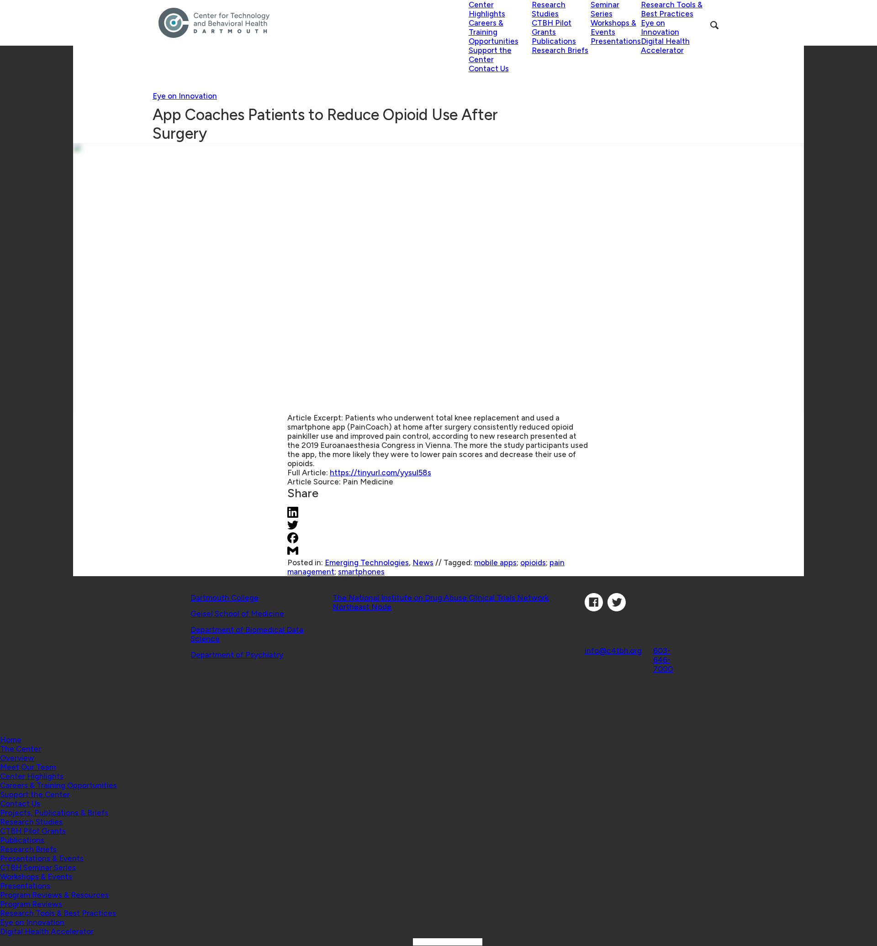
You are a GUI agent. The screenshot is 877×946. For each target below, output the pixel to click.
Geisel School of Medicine (237, 613)
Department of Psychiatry (236, 654)
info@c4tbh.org (613, 650)
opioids (533, 562)
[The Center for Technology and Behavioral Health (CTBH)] (313, 23)
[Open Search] (714, 25)
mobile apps (495, 562)
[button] (20, 748)
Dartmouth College (224, 597)
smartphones (361, 571)
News (422, 562)
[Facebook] (594, 608)
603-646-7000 (663, 659)
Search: (398, 941)
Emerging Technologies (367, 562)
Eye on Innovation (185, 95)
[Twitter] (617, 608)
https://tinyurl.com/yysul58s (380, 472)
